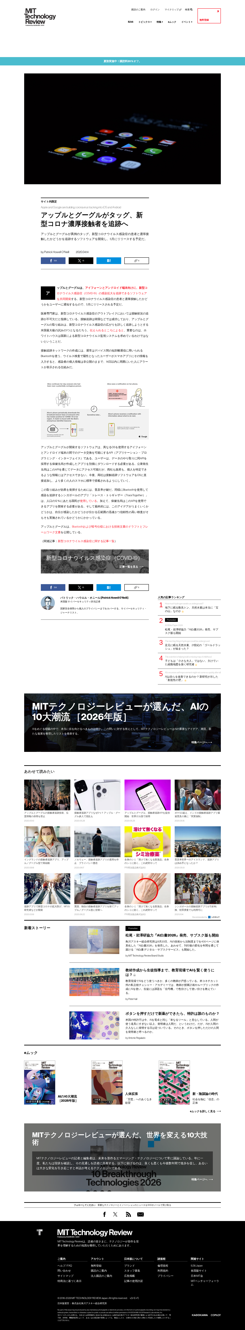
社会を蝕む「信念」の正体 (205, 1098)
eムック (172, 22)
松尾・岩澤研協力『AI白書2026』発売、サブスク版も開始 (191, 626)
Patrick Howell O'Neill (56, 252)
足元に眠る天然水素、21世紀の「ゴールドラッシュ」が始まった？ (192, 645)
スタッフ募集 (132, 1270)
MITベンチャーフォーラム (205, 1282)
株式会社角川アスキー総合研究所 (89, 1303)
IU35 (130, 22)
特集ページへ (200, 742)
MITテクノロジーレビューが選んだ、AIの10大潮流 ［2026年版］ (120, 711)
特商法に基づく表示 (70, 1280)
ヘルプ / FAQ (65, 1265)
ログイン (155, 9)
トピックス (145, 22)
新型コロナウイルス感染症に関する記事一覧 (86, 541)
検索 (187, 9)
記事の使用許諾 (133, 1280)
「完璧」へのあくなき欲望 (138, 1098)
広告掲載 (129, 1275)
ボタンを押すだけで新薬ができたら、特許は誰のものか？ (173, 1014)
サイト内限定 (49, 201)
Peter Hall (132, 999)
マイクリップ (172, 9)
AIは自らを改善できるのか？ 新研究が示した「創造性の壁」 (193, 676)
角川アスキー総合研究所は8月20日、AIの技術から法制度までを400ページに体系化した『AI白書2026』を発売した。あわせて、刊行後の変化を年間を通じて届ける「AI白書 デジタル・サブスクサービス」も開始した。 (172, 945)
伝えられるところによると (107, 330)
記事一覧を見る (129, 566)
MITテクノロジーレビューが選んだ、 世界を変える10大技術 (119, 1138)
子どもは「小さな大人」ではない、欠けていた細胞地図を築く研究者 (191, 661)
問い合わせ (64, 1270)
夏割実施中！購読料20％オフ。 (123, 61)
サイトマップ (66, 1275)
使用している (88, 501)
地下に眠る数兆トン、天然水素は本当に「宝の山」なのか (191, 607)
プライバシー (166, 1275)
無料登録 (204, 20)
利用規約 (163, 1270)
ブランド (129, 1265)
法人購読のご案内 (101, 1275)
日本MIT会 (197, 1275)
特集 (160, 22)
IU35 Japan (197, 1265)
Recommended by (200, 917)
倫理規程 (163, 1265)
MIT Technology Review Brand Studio (146, 955)
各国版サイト (199, 1270)
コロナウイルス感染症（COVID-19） (94, 558)
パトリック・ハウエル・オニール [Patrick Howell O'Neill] (94, 597)
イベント (186, 22)
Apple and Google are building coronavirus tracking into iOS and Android (81, 207)
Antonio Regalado (137, 1038)
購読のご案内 (138, 9)
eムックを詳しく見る (203, 1111)
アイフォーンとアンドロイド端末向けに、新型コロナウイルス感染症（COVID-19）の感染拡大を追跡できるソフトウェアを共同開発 (102, 293)
